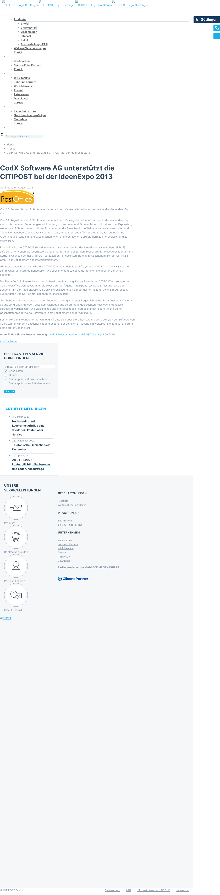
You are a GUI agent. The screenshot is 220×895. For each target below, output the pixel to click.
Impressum (182, 890)
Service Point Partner (70, 524)
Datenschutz (112, 890)
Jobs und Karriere (68, 544)
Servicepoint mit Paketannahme (28, 379)
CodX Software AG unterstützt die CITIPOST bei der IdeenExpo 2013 (48, 152)
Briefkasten (16, 370)
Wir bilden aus (66, 548)
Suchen (9, 391)
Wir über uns (65, 540)
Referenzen (64, 556)
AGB (128, 890)
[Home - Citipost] (75, 5)
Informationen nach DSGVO (153, 890)
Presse (11, 148)
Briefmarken (65, 520)
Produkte (63, 500)
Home (10, 144)
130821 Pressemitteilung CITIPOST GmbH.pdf (76, 334)
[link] (44, 136)
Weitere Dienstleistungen (72, 505)
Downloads (64, 560)
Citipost (13, 375)
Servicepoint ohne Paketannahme (29, 383)
